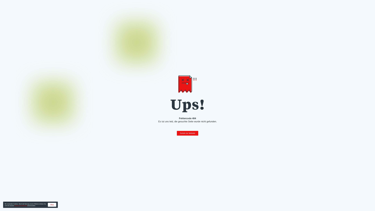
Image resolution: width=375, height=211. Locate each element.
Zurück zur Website (187, 133)
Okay (52, 205)
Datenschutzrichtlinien (20, 205)
